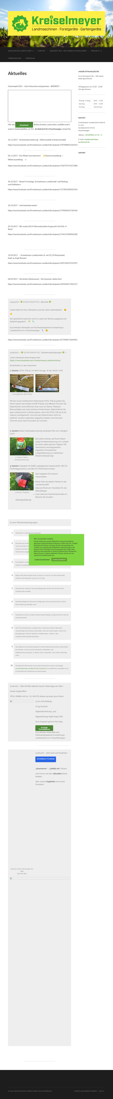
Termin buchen (14, 58)
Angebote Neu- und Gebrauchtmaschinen (68, 51)
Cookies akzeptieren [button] (59, 559)
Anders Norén (90, 1091)
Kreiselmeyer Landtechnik (20, 51)
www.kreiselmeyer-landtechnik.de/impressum (31, 668)
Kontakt (41, 51)
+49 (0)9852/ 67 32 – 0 (93, 135)
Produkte (95, 51)
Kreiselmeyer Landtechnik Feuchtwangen (33, 1091)
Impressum (30, 58)
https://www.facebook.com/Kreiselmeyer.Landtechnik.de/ (35, 360)
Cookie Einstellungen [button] (42, 559)
